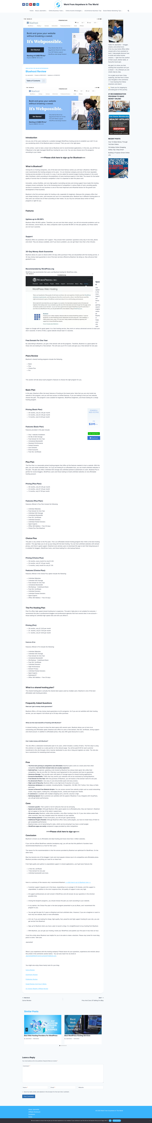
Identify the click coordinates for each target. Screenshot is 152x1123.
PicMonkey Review (32, 979)
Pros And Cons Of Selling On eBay (93, 999)
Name (25, 1087)
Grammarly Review (32, 974)
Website (81, 1087)
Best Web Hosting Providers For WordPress (40, 1036)
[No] (150, 1120)
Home (31, 10)
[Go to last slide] (26, 1030)
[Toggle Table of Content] (43, 81)
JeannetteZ (30, 75)
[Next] (99, 1030)
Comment (26, 1066)
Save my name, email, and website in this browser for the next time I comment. (46, 1092)
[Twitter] (37, 4)
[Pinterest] (30, 4)
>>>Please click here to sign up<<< (62, 831)
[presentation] (42, 1024)
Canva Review (30, 970)
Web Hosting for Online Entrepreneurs (37, 68)
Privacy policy (116, 1120)
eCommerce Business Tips (93, 10)
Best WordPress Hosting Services (77, 1036)
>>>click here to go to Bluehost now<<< (78, 882)
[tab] (59, 1045)
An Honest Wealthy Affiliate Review (37, 988)
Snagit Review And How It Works (36, 984)
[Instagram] (27, 4)
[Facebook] (23, 4)
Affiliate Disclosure (34, 1112)
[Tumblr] (34, 4)
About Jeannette (33, 1109)
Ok (110, 1120)
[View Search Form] (128, 10)
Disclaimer (31, 1114)
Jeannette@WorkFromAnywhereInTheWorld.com (41, 956)
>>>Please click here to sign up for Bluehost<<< (63, 157)
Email (53, 1087)
